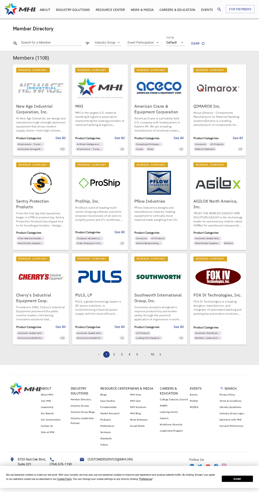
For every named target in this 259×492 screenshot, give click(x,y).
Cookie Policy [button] (64, 479)
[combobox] (108, 42)
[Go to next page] (160, 354)
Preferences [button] (145, 479)
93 (152, 354)
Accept (237, 478)
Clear (195, 43)
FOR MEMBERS (240, 9)
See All (60, 138)
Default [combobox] (171, 42)
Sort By (170, 37)
